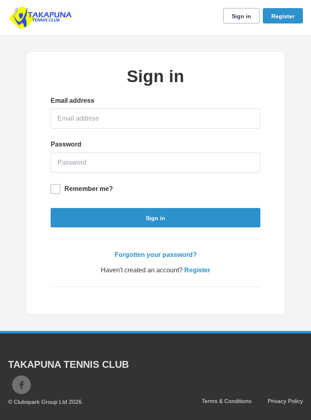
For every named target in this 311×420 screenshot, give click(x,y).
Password (66, 144)
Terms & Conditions (226, 401)
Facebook (21, 384)
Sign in (241, 16)
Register (282, 16)
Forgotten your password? (156, 254)
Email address (72, 100)
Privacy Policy (285, 401)
